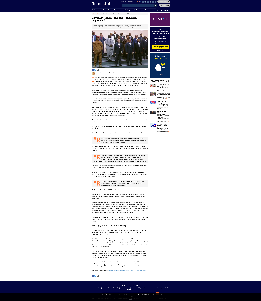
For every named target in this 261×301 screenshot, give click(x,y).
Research (106, 10)
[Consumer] (160, 19)
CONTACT (123, 1)
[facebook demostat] (143, 2)
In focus (95, 10)
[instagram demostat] (150, 2)
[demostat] (101, 4)
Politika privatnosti (141, 296)
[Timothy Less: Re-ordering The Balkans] (153, 102)
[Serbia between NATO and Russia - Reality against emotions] (153, 125)
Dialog (127, 10)
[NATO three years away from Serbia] (153, 86)
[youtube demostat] (145, 2)
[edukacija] (160, 65)
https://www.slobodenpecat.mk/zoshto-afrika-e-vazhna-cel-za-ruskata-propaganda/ (127, 270)
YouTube (159, 10)
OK (130, 298)
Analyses (117, 10)
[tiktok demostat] (153, 2)
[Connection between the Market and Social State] (153, 94)
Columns (137, 10)
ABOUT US (130, 1)
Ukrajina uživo (165, 5)
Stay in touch (163, 2)
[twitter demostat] (148, 2)
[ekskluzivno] (160, 39)
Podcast (165, 10)
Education (148, 10)
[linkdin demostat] (155, 2)
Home (94, 13)
